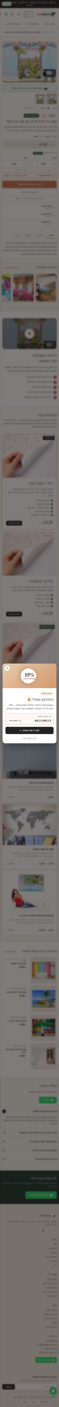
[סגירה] (7, 668)
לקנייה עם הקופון (31, 730)
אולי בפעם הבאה (29, 738)
